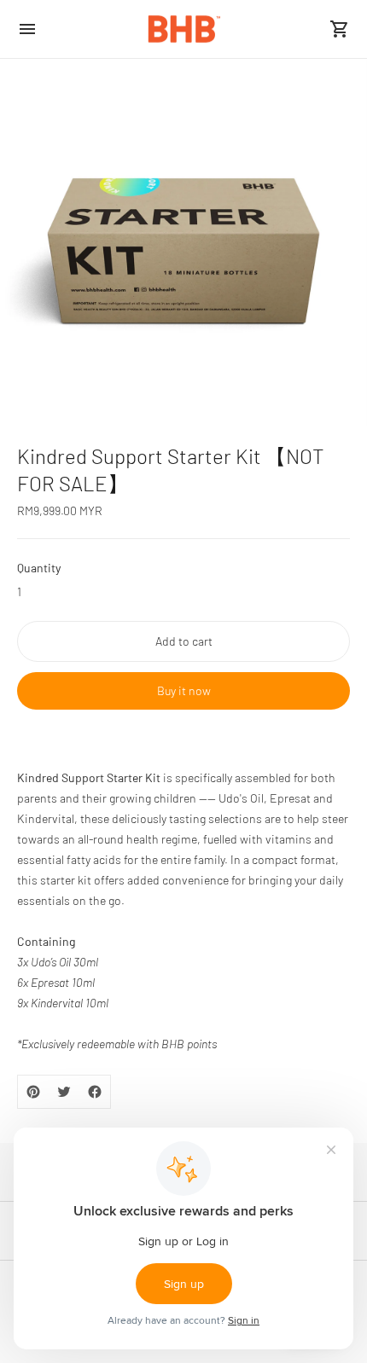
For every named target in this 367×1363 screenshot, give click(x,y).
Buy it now (184, 690)
